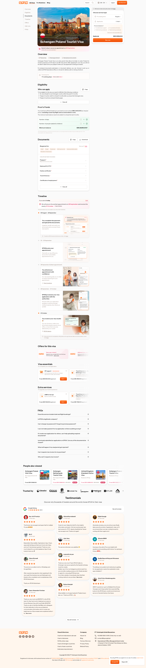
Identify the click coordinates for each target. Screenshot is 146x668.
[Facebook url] (30, 636)
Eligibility (27, 12)
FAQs (26, 29)
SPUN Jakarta (47, 331)
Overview (28, 9)
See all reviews (117, 509)
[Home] (23, 632)
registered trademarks (87, 660)
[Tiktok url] (23, 636)
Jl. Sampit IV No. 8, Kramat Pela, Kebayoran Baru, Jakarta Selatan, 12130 (112, 643)
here (67, 236)
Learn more (140, 658)
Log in (113, 2)
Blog (48, 3)
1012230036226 (55, 658)
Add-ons (27, 26)
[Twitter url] (33, 636)
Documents (28, 16)
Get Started (122, 2)
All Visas (32, 3)
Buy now (107, 40)
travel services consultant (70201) (89, 658)
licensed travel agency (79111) (71, 658)
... (28, 613)
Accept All (115, 662)
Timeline (27, 19)
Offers (27, 22)
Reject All (124, 662)
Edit (87, 200)
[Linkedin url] (26, 636)
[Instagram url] (20, 636)
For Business (41, 3)
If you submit (58, 76)
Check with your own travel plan (48, 49)
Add (62, 379)
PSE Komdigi (68, 660)
